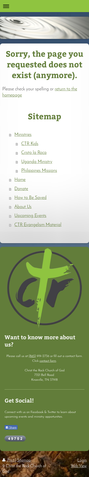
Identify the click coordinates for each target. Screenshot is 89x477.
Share (12, 427)
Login (82, 460)
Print (10, 460)
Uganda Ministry (36, 162)
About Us (22, 207)
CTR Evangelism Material (37, 225)
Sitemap (24, 460)
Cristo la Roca (34, 152)
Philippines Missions (39, 170)
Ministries (22, 135)
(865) (32, 356)
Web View (79, 466)
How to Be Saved (30, 198)
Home (20, 180)
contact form (47, 361)
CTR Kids (29, 144)
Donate (21, 189)
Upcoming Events (30, 216)
